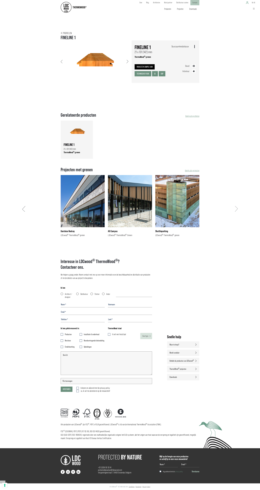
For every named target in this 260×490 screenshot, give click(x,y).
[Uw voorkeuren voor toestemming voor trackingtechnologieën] (4, 485)
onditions (132, 487)
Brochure (68, 340)
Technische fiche (143, 73)
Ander (108, 294)
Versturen (66, 389)
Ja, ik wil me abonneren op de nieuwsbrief (95, 391)
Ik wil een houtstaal (119, 334)
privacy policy (179, 471)
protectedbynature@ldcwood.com (110, 470)
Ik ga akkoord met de (173, 471)
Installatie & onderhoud (91, 334)
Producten (68, 334)
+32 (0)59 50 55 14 (104, 467)
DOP (162, 73)
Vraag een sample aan (145, 67)
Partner (97, 294)
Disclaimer (138, 487)
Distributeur (84, 294)
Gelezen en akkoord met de (95, 388)
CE (155, 73)
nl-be (253, 2)
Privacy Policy (146, 487)
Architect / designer (68, 295)
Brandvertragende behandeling (94, 340)
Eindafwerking (69, 347)
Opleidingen (88, 347)
